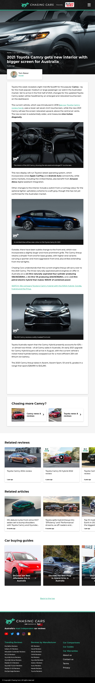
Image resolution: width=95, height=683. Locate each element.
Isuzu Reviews (36, 666)
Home (9, 53)
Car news (16, 53)
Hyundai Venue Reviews (13, 660)
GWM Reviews (36, 654)
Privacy (66, 668)
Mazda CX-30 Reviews (12, 668)
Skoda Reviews (36, 652)
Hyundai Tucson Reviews (13, 666)
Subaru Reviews (36, 663)
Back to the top (47, 598)
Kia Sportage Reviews (12, 671)
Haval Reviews (36, 649)
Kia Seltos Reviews (11, 646)
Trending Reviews (13, 642)
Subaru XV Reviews (11, 649)
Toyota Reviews (36, 671)
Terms (66, 663)
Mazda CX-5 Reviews (12, 663)
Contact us (68, 659)
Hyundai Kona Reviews (13, 657)
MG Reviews (35, 646)
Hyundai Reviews (37, 660)
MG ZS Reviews (10, 654)
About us (67, 655)
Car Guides (68, 647)
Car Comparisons (71, 643)
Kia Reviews (35, 657)
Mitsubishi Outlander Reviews (15, 652)
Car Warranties (70, 651)
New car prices (27, 53)
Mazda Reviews (36, 668)
